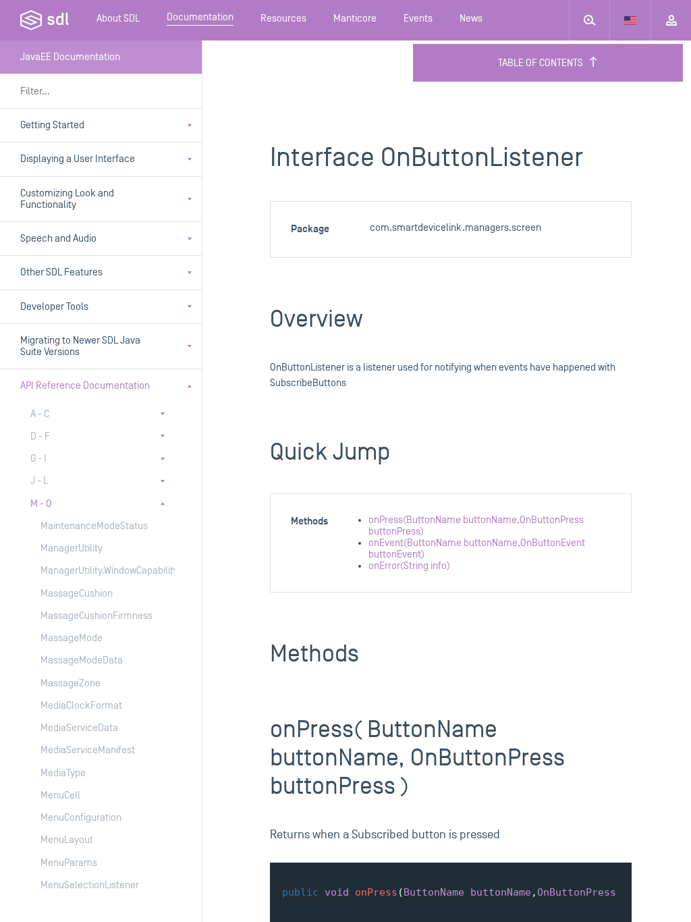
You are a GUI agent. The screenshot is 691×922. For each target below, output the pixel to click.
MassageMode (71, 638)
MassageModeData (81, 660)
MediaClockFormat (81, 705)
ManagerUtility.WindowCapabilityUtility (94, 570)
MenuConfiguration (80, 817)
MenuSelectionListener (89, 885)
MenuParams (68, 863)
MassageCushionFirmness (94, 616)
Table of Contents (540, 63)
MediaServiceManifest (87, 750)
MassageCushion (76, 593)
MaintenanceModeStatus (94, 526)
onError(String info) (409, 566)
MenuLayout (66, 840)
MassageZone (70, 683)
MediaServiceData (79, 728)
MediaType (63, 773)
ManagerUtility (71, 548)
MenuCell (60, 795)
